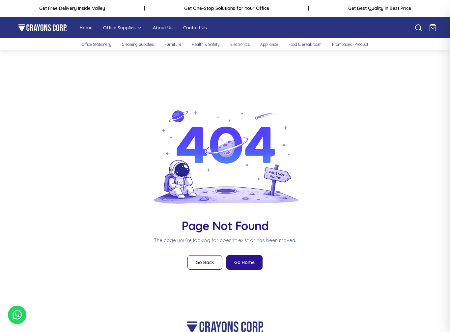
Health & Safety (206, 44)
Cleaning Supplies (138, 44)
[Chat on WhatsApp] (17, 315)
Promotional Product (350, 44)
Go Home (244, 262)
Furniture (172, 44)
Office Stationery (96, 44)
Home (86, 28)
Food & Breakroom (305, 44)
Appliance (269, 44)
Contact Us (195, 28)
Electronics (240, 44)
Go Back (205, 262)
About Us (163, 28)
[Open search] (418, 28)
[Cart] (433, 28)
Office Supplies (119, 28)
